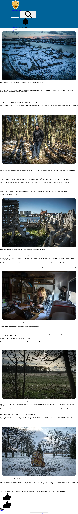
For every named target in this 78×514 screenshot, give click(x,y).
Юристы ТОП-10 (15, 27)
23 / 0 (1, 500)
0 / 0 (2, 508)
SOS (13, 30)
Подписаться (2, 509)
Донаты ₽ (1, 510)
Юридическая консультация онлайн (16, 10)
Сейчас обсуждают (15, 28)
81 (6, 511)
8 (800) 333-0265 (26, 26)
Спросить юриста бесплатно (15, 24)
